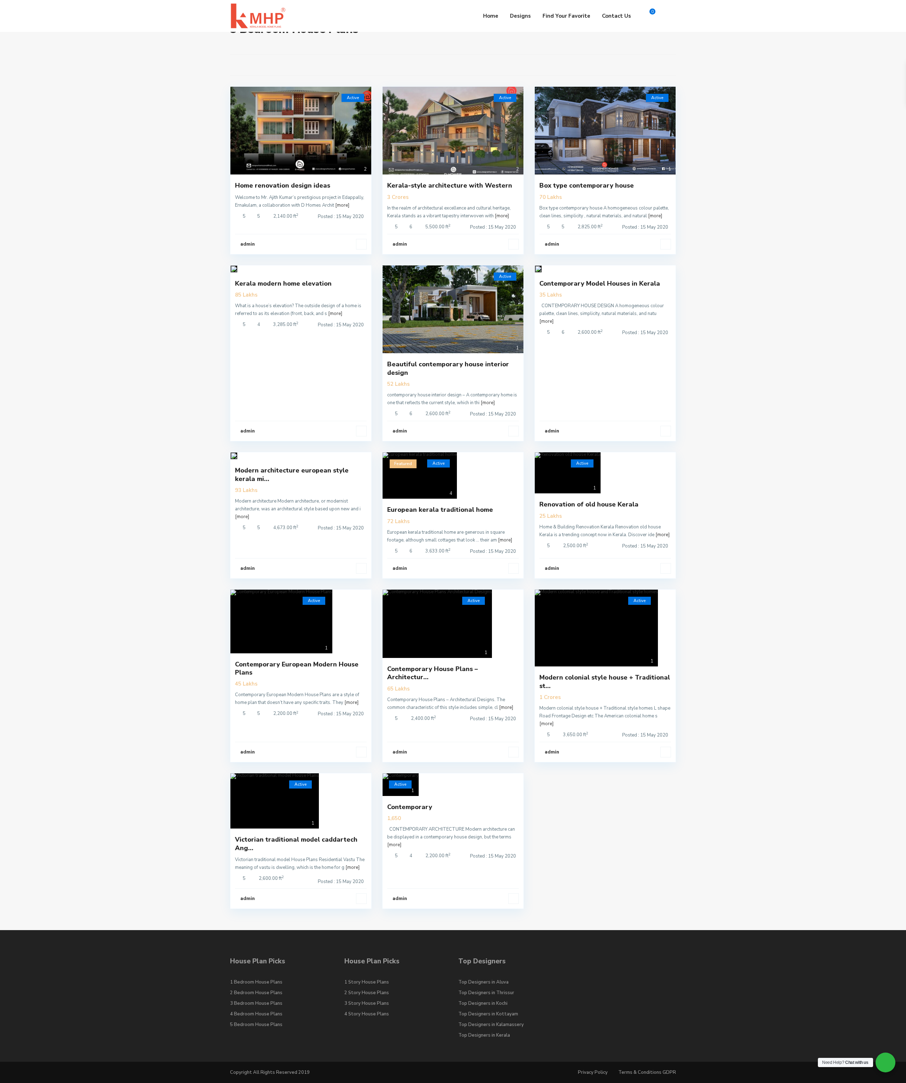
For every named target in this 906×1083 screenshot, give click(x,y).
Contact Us (616, 15)
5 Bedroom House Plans (256, 1024)
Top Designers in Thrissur (486, 993)
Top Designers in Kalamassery (491, 1024)
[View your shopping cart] (646, 16)
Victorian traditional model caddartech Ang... (296, 843)
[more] (342, 205)
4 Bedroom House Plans (256, 1014)
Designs (520, 15)
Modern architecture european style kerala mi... (292, 474)
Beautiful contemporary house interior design (448, 368)
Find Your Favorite (566, 15)
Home (490, 15)
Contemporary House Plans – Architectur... (432, 673)
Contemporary (409, 807)
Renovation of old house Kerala (588, 504)
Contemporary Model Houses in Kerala (599, 283)
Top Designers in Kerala (484, 1035)
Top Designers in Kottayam (488, 1014)
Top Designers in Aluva (483, 982)
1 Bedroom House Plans (256, 982)
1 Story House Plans (366, 982)
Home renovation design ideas (282, 185)
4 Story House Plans (366, 1014)
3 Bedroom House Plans (256, 1003)
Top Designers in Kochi (483, 1003)
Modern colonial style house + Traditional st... (604, 681)
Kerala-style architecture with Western (449, 185)
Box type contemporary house (586, 185)
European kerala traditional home (440, 509)
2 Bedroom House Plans (256, 993)
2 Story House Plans (366, 993)
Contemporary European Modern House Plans (297, 668)
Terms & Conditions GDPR (647, 1072)
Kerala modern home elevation (283, 283)
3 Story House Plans (366, 1003)
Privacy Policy (593, 1072)
